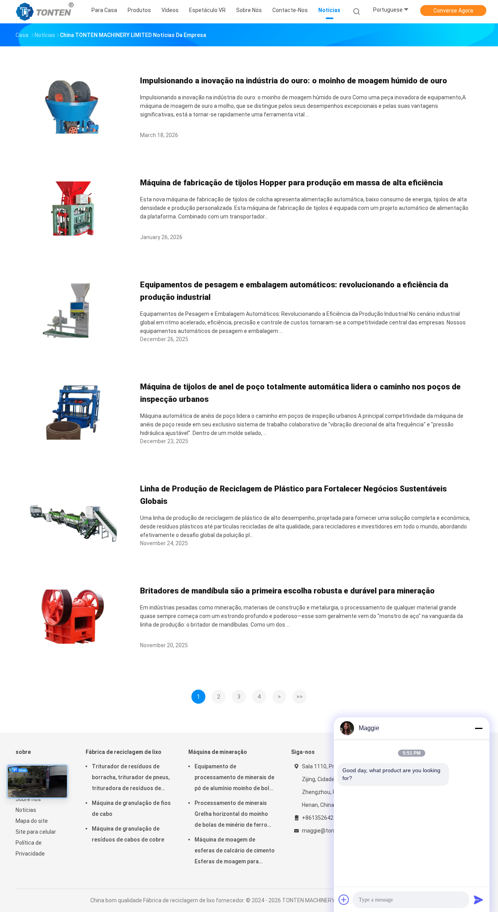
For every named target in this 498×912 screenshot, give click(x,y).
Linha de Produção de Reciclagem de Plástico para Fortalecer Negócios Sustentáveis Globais (293, 495)
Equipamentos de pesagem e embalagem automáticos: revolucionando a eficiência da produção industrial (294, 291)
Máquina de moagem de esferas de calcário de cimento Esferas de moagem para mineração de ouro (235, 851)
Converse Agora (453, 10)
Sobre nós (28, 799)
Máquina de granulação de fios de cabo (131, 808)
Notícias (26, 810)
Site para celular (36, 832)
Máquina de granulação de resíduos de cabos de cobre (128, 834)
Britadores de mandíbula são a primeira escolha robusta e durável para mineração (287, 590)
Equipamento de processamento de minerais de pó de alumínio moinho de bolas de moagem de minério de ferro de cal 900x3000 (235, 778)
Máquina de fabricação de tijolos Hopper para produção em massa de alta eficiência (291, 182)
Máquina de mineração (217, 752)
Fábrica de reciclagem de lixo (123, 752)
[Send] (478, 899)
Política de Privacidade (30, 848)
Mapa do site (32, 821)
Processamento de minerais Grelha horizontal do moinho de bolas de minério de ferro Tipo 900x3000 (231, 815)
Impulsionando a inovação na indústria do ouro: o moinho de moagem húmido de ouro (293, 80)
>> (299, 697)
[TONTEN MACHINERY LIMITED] (46, 11)
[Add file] (343, 899)
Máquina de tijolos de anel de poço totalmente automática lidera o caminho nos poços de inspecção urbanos (300, 393)
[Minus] (478, 728)
